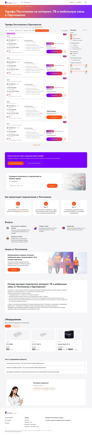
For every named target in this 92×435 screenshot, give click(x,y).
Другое (53, 388)
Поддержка (46, 388)
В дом (74, 55)
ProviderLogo (11, 2)
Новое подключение (15, 163)
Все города (8, 420)
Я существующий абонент (34, 163)
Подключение (37, 388)
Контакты (79, 2)
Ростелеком (8, 6)
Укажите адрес (38, 27)
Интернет (11, 30)
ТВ (73, 36)
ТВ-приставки (15, 326)
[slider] (71, 65)
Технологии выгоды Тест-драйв (14, 37)
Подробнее (14, 269)
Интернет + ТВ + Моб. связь (42, 30)
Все (6, 30)
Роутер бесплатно (77, 49)
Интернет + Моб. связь (29, 30)
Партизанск (14, 6)
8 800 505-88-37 (24, 211)
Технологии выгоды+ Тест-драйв (14, 81)
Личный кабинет (9, 417)
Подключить (54, 51)
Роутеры (8, 326)
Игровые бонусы (76, 60)
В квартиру (75, 53)
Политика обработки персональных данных (13, 431)
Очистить (85, 30)
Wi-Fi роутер (76, 47)
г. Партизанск (14, 181)
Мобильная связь (76, 38)
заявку (18, 210)
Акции (75, 45)
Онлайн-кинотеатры (77, 40)
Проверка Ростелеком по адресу (54, 417)
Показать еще (36, 145)
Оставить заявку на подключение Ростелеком (57, 420)
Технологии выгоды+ (11, 103)
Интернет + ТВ (18, 30)
